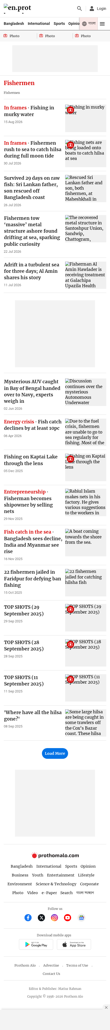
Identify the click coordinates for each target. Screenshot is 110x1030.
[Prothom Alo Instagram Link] (56, 918)
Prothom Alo (25, 965)
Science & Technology (56, 884)
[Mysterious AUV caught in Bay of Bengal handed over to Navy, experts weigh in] (85, 392)
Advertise (51, 965)
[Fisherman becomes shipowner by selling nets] (85, 502)
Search (66, 892)
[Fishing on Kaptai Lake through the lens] (85, 467)
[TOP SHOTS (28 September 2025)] (85, 653)
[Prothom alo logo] (55, 856)
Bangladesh (14, 23)
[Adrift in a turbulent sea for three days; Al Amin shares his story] (85, 275)
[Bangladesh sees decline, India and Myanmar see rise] (85, 542)
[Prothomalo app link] (35, 945)
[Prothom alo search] (79, 8)
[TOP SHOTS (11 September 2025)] (85, 688)
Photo (17, 892)
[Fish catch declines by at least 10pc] (85, 432)
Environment (19, 884)
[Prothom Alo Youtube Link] (69, 918)
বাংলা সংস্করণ (85, 892)
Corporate (89, 884)
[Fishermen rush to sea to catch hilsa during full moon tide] (85, 153)
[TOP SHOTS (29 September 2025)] (85, 617)
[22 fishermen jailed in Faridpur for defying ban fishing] (85, 582)
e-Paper (49, 892)
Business (20, 875)
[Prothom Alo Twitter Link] (43, 918)
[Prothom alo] (18, 9)
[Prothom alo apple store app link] (73, 945)
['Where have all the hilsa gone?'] (85, 723)
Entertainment (60, 875)
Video (32, 892)
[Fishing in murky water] (85, 118)
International (39, 23)
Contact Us (51, 974)
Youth (37, 875)
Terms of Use (77, 965)
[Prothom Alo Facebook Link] (30, 918)
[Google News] (81, 918)
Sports (59, 23)
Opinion (75, 23)
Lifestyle (86, 875)
